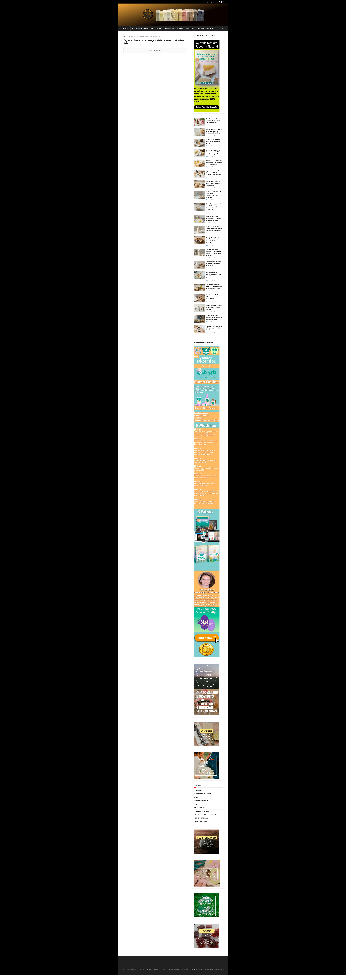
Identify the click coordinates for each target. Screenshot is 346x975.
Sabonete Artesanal (201, 818)
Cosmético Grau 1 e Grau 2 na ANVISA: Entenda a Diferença (214, 307)
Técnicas (180, 28)
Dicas (196, 797)
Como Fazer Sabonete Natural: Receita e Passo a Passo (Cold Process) (214, 286)
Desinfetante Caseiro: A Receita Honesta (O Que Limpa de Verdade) (214, 218)
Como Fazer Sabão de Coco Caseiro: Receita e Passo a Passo (214, 183)
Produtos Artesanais (201, 811)
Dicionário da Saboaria (205, 28)
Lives (195, 804)
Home (124, 36)
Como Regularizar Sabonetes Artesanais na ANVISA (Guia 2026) (214, 317)
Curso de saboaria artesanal (204, 794)
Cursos (159, 28)
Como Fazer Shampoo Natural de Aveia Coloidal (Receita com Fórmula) (214, 228)
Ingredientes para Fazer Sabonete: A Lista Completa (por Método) (214, 173)
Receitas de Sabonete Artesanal (143, 28)
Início (127, 28)
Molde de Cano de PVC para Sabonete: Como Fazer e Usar (213, 263)
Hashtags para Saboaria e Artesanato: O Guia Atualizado (214, 328)
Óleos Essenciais (199, 807)
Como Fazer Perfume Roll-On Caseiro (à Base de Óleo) (213, 141)
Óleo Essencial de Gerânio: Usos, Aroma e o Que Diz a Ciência (214, 120)
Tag (129, 36)
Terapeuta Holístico (201, 821)
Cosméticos (190, 28)
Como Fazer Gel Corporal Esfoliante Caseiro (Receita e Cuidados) (214, 131)
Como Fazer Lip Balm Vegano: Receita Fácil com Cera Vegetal (213, 152)
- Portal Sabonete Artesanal (151, 969)
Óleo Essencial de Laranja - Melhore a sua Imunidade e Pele (145, 36)
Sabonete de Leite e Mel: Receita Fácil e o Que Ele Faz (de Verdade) (214, 162)
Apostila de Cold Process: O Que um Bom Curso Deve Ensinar (214, 297)
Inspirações (169, 28)
